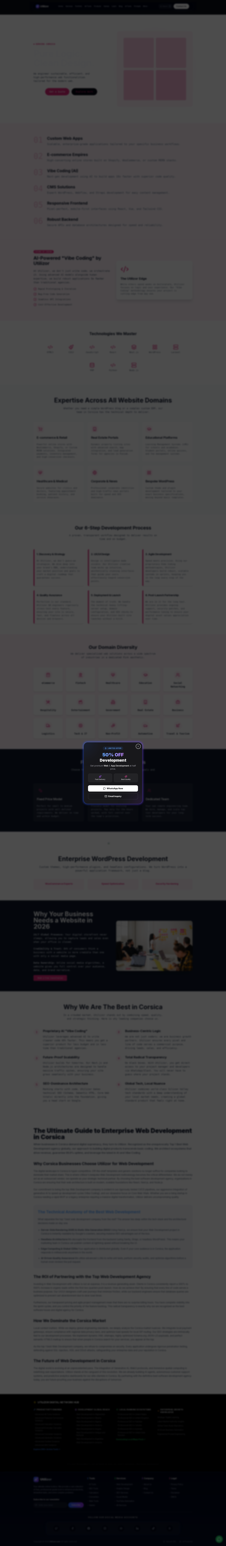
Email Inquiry (115, 796)
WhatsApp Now (115, 788)
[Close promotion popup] (138, 746)
